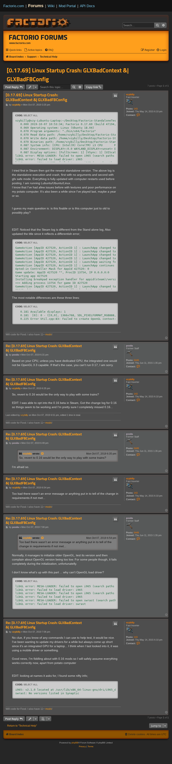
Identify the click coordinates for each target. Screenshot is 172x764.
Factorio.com (13, 6)
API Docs (87, 6)
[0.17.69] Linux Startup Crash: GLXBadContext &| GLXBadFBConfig (68, 74)
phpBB (75, 743)
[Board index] (39, 22)
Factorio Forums (38, 37)
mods (48, 334)
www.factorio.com (20, 43)
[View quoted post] (42, 454)
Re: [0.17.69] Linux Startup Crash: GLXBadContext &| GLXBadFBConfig (44, 348)
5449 (136, 360)
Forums (35, 5)
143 (136, 108)
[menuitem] (33, 50)
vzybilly (130, 94)
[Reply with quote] (115, 95)
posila (129, 345)
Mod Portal (67, 6)
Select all (30, 115)
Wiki (51, 6)
